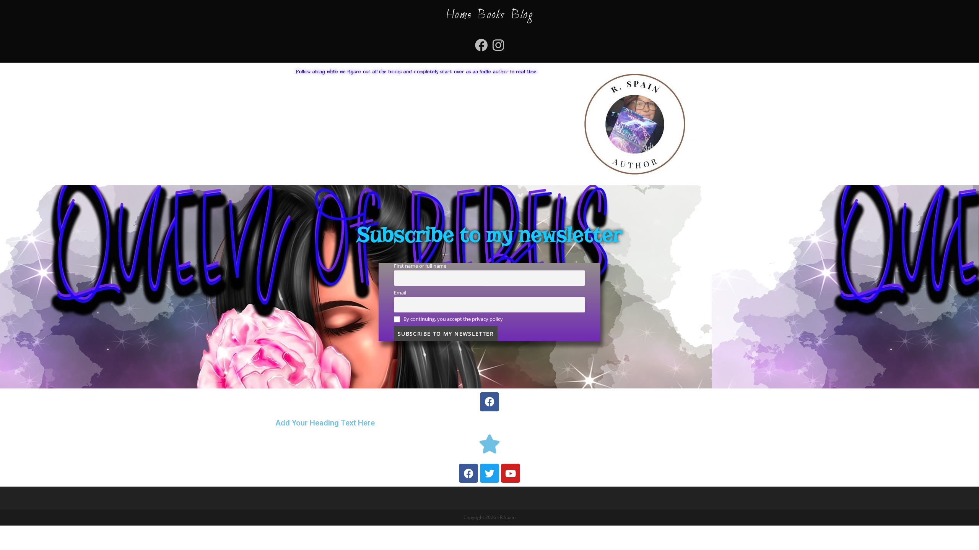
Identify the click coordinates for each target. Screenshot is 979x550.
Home (459, 15)
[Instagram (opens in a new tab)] (498, 45)
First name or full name (420, 266)
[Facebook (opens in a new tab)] (481, 45)
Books (491, 15)
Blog (522, 15)
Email (400, 293)
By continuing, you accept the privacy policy (452, 319)
